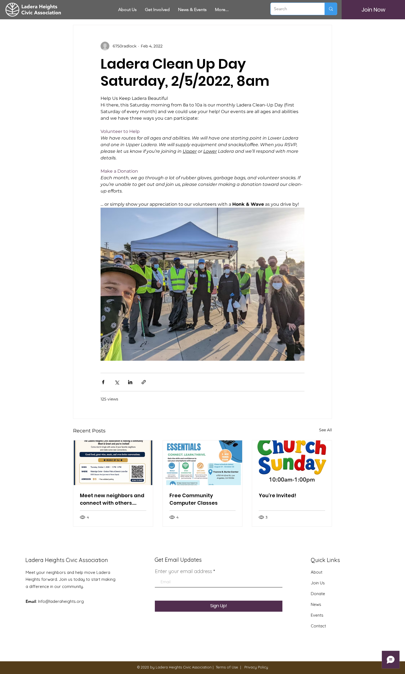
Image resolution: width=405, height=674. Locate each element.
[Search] (331, 9)
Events (317, 615)
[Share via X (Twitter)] (116, 382)
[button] (157, 9)
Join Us (318, 582)
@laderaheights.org (64, 601)
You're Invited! (277, 495)
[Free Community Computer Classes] (202, 462)
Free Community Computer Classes (193, 499)
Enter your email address (183, 571)
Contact (318, 625)
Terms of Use (227, 667)
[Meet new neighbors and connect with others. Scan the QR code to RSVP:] (113, 462)
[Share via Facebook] (103, 382)
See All (325, 429)
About (316, 572)
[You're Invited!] (292, 462)
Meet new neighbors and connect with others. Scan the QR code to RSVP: (112, 499)
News (316, 604)
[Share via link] (143, 382)
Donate (318, 593)
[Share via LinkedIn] (130, 382)
